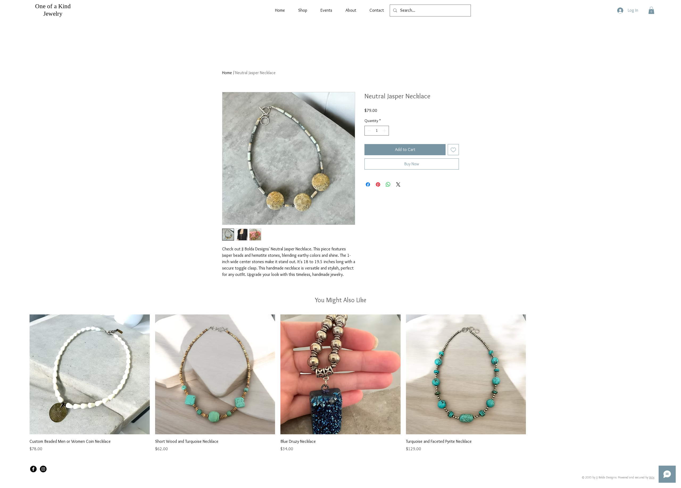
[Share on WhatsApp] (388, 184)
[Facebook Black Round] (33, 469)
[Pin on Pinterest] (378, 184)
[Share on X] (398, 184)
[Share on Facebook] (368, 184)
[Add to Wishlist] (453, 149)
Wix (651, 477)
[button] (651, 10)
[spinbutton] (376, 130)
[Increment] (384, 130)
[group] (340, 383)
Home (227, 72)
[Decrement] (368, 130)
